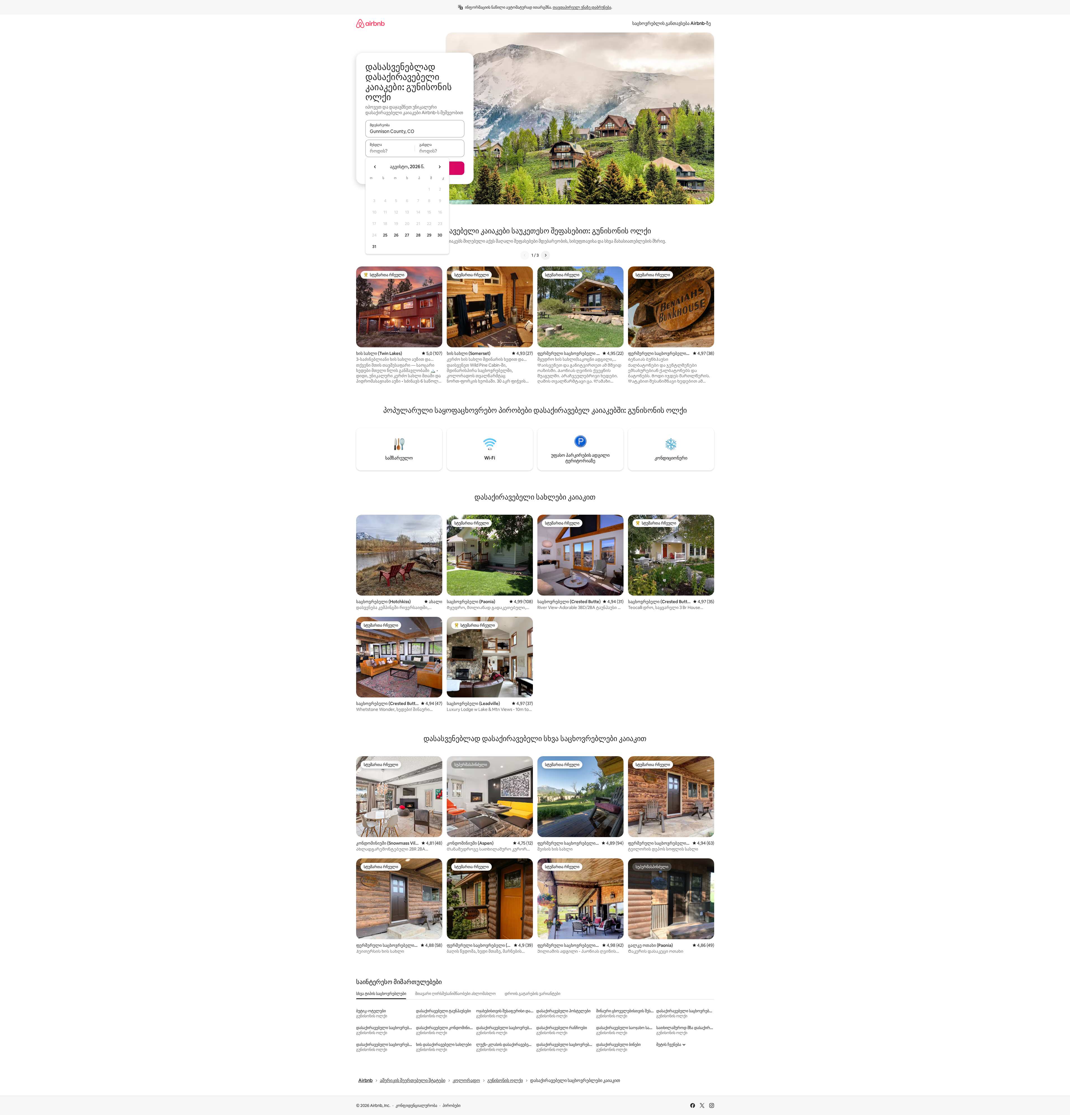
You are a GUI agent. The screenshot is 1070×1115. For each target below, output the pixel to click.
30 (440, 235)
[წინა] (524, 255)
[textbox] (390, 150)
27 (407, 235)
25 (385, 235)
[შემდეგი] (545, 255)
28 (418, 235)
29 (429, 235)
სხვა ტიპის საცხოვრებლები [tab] (381, 993)
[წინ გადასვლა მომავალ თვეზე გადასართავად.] (439, 166)
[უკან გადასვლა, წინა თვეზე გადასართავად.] (375, 166)
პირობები (451, 1105)
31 (374, 246)
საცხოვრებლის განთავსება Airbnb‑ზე (671, 23)
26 (396, 235)
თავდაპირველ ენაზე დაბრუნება (582, 7)
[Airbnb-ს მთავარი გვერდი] (370, 23)
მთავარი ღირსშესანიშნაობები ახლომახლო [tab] (455, 993)
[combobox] (415, 131)
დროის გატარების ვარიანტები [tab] (532, 993)
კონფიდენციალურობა (416, 1105)
